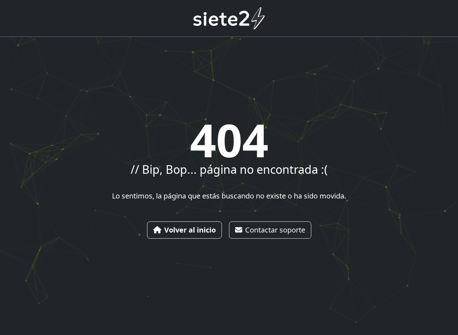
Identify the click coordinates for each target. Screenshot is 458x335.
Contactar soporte (275, 230)
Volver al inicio (190, 230)
